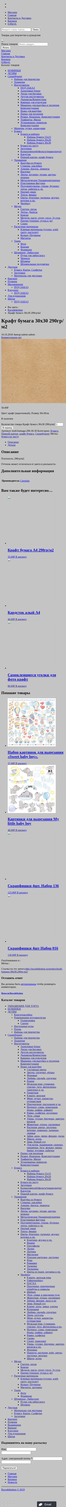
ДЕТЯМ (12, 73)
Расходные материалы (26, 226)
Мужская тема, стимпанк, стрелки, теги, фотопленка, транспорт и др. (42, 1087)
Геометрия (32, 1092)
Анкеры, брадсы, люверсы (35, 168)
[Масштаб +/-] (12, 1502)
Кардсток (26, 154)
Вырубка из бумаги (31, 163)
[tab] (36, 442)
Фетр (23, 244)
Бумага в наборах (30, 134)
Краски (25, 215)
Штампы (25, 261)
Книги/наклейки (23, 1014)
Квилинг (12, 278)
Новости (12, 1482)
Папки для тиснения (32, 114)
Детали (12, 445)
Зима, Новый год (36, 1141)
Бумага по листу (29, 145)
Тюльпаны (32, 1269)
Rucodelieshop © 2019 (13, 1489)
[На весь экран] (9, 1502)
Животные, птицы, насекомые (43, 1124)
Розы (29, 1260)
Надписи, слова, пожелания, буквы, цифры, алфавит (42, 1108)
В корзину (7, 428)
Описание (13, 442)
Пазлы (17, 1029)
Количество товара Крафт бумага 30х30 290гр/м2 (28, 424)
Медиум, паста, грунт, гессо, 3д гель (40, 218)
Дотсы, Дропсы (29, 212)
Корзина (12, 21)
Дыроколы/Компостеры (33, 99)
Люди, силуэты (35, 1315)
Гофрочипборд (35, 1280)
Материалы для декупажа (28, 275)
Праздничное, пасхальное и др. (44, 1104)
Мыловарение (15, 284)
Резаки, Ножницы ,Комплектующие (40, 116)
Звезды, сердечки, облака (40, 1072)
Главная (12, 15)
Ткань (17, 241)
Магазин (12, 12)
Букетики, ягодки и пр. (39, 1240)
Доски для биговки (31, 93)
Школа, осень (34, 1139)
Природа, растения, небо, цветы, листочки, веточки (45, 1354)
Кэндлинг (13, 290)
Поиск (36, 29)
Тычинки (32, 1266)
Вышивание (14, 1425)
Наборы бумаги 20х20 (39, 140)
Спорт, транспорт (36, 1341)
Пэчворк (12, 281)
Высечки (25, 171)
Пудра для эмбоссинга (33, 255)
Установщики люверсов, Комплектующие (34, 124)
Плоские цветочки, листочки (43, 1257)
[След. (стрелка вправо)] (5, 1505)
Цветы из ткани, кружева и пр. (44, 1271)
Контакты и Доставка (19, 18)
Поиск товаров (9, 44)
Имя (3, 1449)
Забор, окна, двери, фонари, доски (45, 1136)
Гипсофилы (33, 1245)
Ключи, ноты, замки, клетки (42, 1306)
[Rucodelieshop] (2, 41)
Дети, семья (33, 1115)
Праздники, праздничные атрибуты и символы (41, 1287)
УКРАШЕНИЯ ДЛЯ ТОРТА (23, 1006)
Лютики (31, 1251)
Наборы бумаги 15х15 (39, 137)
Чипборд (25, 203)
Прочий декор (28, 192)
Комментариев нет (11, 337)
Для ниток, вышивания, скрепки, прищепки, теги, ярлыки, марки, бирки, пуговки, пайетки (45, 1147)
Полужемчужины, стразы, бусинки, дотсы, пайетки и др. (40, 187)
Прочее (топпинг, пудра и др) (37, 220)
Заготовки (26, 148)
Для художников (17, 295)
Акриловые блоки (30, 90)
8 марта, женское (36, 1095)
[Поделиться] (5, 1502)
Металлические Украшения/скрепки (40, 180)
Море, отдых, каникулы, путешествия (40, 1100)
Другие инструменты (32, 96)
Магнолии (32, 1254)
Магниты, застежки (31, 1387)
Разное (30, 1081)
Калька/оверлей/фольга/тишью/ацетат (41, 151)
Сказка (30, 1338)
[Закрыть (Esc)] (2, 1502)
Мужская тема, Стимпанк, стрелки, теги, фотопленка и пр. (44, 1325)
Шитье (11, 298)
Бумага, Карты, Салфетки (28, 269)
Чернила (25, 258)
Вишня (31, 1243)
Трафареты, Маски (31, 119)
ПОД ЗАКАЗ (28, 88)
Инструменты (21, 85)
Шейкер (31, 1292)
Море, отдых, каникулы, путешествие (40, 1319)
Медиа (17, 206)
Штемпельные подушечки (35, 264)
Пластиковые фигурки (33, 183)
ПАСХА (31, 1283)
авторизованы (28, 984)
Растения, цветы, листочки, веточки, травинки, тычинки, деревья (43, 1130)
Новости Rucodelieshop (12, 993)
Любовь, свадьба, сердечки (41, 1078)
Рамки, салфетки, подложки (42, 1113)
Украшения (20, 160)
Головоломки (28, 1020)
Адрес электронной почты (16, 1458)
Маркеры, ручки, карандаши (29, 128)
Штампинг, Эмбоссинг (26, 252)
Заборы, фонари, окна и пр (41, 1300)
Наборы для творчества (27, 79)
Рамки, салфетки (36, 1335)
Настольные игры (24, 1026)
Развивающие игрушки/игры (30, 1017)
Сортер (24, 1023)
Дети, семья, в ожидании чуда (43, 1295)
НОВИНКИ (14, 70)
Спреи (24, 223)
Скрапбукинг (15, 76)
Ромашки (32, 1263)
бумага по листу (10, 436)
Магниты (26, 238)
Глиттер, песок (29, 209)
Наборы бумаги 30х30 (39, 142)
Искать (6, 47)
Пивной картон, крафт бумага (37, 157)
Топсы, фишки (29, 194)
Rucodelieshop (15, 310)
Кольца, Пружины (31, 235)
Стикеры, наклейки (31, 166)
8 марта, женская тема (39, 1277)
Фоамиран (26, 249)
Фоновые (32, 1075)
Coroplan (24, 480)
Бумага (18, 131)
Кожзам (25, 246)
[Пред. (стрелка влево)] (2, 1505)
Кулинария (33, 1309)
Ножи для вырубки (31, 111)
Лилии (30, 1248)
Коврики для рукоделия (33, 102)
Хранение (19, 82)
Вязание (12, 1427)
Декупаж (12, 267)
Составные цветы (36, 1069)
